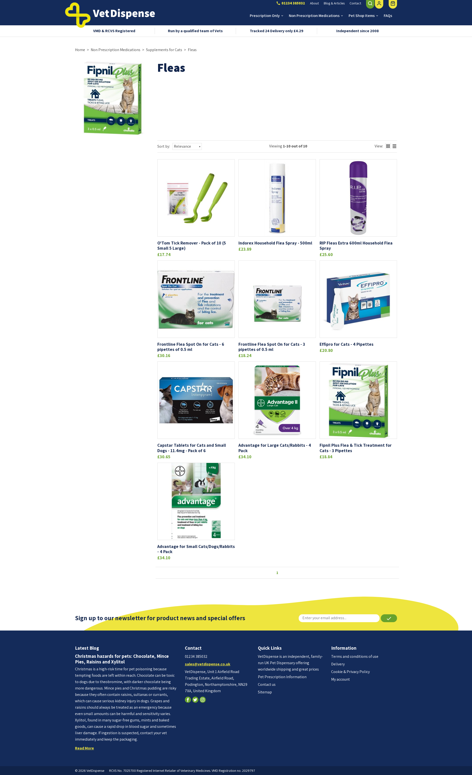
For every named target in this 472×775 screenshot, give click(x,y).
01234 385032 (196, 656)
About (314, 3)
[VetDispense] (77, 15)
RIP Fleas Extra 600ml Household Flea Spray (356, 245)
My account (340, 679)
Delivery (338, 664)
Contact (355, 3)
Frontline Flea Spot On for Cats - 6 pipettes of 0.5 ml (190, 346)
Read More (84, 748)
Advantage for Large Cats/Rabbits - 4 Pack (274, 447)
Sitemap (265, 692)
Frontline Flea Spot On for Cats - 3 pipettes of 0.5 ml (271, 346)
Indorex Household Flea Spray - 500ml (275, 243)
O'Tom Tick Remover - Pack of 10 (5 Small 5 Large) (191, 245)
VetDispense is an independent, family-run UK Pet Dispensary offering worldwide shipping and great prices (290, 663)
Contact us (267, 684)
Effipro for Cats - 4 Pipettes (346, 344)
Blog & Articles (334, 3)
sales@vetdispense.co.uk (207, 664)
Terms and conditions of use (354, 656)
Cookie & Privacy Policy (350, 671)
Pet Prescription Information (282, 676)
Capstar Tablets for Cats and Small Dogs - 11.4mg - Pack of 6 (191, 447)
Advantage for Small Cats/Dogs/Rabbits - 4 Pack (196, 549)
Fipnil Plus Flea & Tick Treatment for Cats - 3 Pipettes (356, 447)
